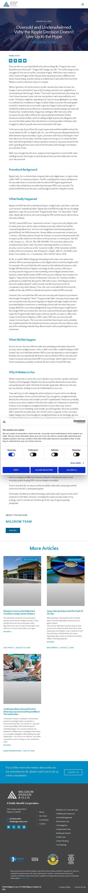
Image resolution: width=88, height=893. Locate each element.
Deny (16, 470)
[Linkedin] (24, 827)
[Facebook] (8, 827)
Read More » (7, 631)
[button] (83, 4)
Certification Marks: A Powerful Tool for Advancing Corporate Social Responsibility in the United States (21, 711)
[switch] (33, 455)
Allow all (72, 470)
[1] (16, 106)
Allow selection (44, 470)
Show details (75, 463)
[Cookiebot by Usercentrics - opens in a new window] (75, 421)
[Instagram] (19, 827)
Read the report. (25, 878)
